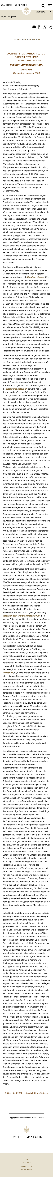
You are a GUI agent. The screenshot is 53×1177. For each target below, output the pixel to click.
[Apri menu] (49, 6)
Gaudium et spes (35, 277)
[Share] (50, 28)
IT (34, 39)
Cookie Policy (26, 1166)
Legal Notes (26, 1163)
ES (24, 39)
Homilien (6, 17)
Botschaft (8, 672)
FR (29, 39)
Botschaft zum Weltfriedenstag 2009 (21, 615)
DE (14, 39)
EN (19, 39)
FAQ (26, 1159)
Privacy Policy (26, 1170)
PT (39, 39)
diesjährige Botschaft (16, 389)
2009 (14, 17)
